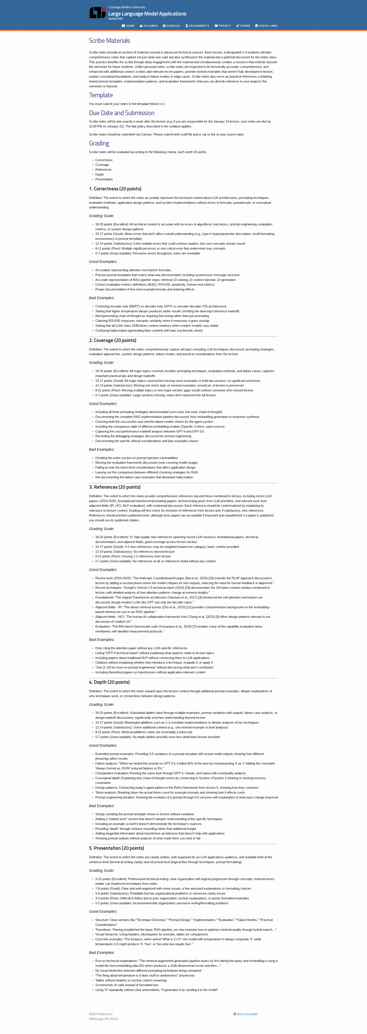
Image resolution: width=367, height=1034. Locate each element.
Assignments (198, 26)
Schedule (173, 26)
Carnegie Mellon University (127, 7)
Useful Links (268, 26)
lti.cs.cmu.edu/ (246, 1014)
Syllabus (150, 26)
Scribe (244, 26)
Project (224, 26)
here (162, 104)
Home (130, 26)
